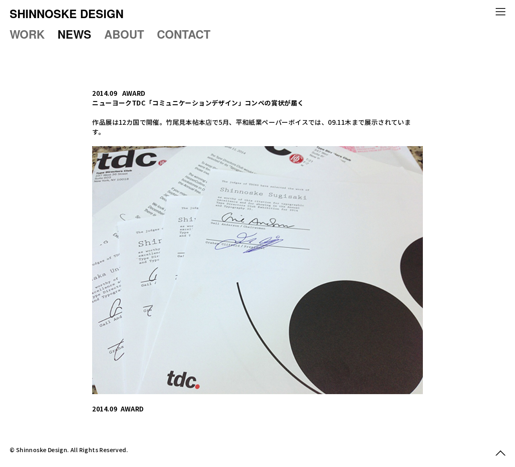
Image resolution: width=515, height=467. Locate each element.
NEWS (74, 34)
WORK (27, 34)
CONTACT (183, 34)
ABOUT (124, 34)
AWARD (134, 93)
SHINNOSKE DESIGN (67, 13)
